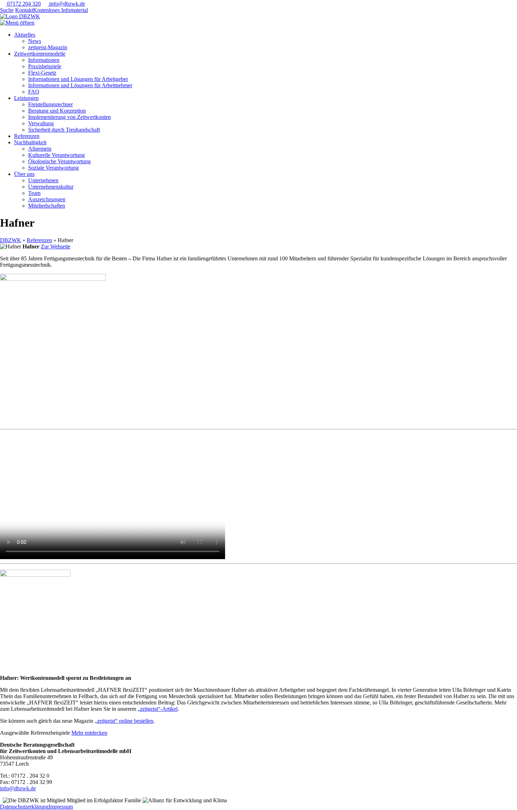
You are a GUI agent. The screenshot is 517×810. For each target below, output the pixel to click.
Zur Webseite (55, 246)
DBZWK (10, 240)
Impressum (61, 807)
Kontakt (24, 10)
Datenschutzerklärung (24, 807)
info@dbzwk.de (66, 4)
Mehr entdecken (89, 733)
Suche (7, 10)
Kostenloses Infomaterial (60, 10)
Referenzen (39, 240)
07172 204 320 (23, 4)
